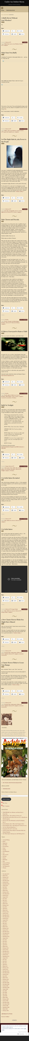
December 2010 (6, 971)
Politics (4, 858)
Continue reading (20, 191)
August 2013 (5, 920)
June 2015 (5, 898)
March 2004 (5, 1009)
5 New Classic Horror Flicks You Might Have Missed (12, 621)
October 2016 (5, 882)
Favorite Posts (5, 846)
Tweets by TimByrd (5, 1016)
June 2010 (5, 976)
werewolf (3, 398)
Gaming (4, 849)
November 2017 (6, 874)
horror (11, 44)
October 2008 (5, 1005)
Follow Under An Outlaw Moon (9, 792)
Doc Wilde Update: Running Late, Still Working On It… (14, 833)
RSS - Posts (5, 803)
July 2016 (5, 887)
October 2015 (5, 895)
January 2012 (5, 949)
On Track (4, 856)
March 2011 (5, 966)
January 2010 (5, 981)
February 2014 (6, 911)
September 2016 (6, 883)
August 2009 (5, 989)
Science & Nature (6, 863)
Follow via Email (6, 799)
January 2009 (5, 1000)
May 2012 (5, 943)
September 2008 (6, 1007)
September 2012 (6, 936)
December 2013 (6, 915)
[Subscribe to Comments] (1, 806)
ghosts (9, 395)
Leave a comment (23, 129)
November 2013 (6, 916)
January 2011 (5, 969)
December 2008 (6, 1002)
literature (3, 322)
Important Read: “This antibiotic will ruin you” (12, 815)
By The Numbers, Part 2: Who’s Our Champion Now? (13, 823)
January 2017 (5, 879)
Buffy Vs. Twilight (7, 405)
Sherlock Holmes (15, 322)
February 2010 (6, 979)
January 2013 (5, 930)
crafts (8, 130)
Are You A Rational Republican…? (10, 827)
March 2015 (5, 903)
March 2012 (5, 946)
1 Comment (25, 42)
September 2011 (6, 956)
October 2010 (5, 974)
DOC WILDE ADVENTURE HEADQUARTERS (12, 782)
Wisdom (4, 867)
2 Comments (24, 609)
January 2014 (5, 913)
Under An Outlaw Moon (14, 2)
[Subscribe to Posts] (1, 803)
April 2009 (5, 995)
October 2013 (5, 918)
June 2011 (5, 961)
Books (7, 319)
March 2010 (5, 977)
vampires (6, 45)
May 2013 (5, 923)
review (13, 396)
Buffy (6, 44)
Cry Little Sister (7, 529)
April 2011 (5, 964)
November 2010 (6, 972)
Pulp (4, 861)
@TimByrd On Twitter (7, 1014)
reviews (15, 212)
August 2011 (5, 958)
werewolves (8, 398)
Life (3, 853)
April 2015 (5, 902)
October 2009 (5, 986)
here (5, 109)
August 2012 (5, 938)
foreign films (12, 211)
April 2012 (5, 944)
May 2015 (5, 900)
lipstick (6, 654)
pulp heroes (11, 132)
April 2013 (5, 925)
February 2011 (6, 967)
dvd (5, 211)
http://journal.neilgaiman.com (7, 375)
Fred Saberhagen (15, 321)
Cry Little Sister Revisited (10, 478)
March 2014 (5, 910)
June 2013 (5, 921)
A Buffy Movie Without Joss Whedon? (9, 19)
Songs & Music (14, 609)
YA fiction (14, 398)
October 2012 (5, 935)
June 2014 (5, 907)
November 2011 (6, 953)
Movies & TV (8, 42)
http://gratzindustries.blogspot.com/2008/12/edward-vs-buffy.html (12, 447)
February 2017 (6, 877)
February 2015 (6, 905)
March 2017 (5, 875)
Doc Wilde (5, 844)
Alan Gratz (7, 468)
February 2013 (6, 928)
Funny (7, 466)
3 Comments (24, 651)
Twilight (3, 470)
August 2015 (5, 897)
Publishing (5, 859)
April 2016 (5, 888)
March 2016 (5, 890)
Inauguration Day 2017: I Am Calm (10, 828)
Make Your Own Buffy (9, 53)
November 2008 (6, 1004)
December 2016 (6, 880)
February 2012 (6, 948)
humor (2, 469)
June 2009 (5, 992)
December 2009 (6, 982)
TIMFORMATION (10, 10)
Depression (5, 843)
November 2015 (6, 893)
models (18, 130)
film (8, 44)
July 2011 (5, 959)
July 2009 (5, 990)
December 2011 (6, 951)
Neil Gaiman (8, 396)
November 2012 (6, 933)
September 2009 (6, 987)
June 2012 (5, 941)
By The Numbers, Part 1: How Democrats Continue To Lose (15, 825)
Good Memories (6, 851)
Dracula (9, 321)
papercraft (6, 132)
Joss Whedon (16, 44)
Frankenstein (13, 652)
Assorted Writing (6, 840)
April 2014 (5, 908)
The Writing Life (6, 866)
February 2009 (6, 999)
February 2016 (6, 892)
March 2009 (5, 997)
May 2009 (5, 994)
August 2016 (5, 885)
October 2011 (5, 954)
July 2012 (5, 939)
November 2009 (6, 984)
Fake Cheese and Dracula (10, 220)
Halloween (13, 395)
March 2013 (5, 926)
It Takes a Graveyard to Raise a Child (14, 331)
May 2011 (5, 962)
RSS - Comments (6, 806)
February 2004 (6, 1010)
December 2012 (6, 931)
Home (2, 10)
